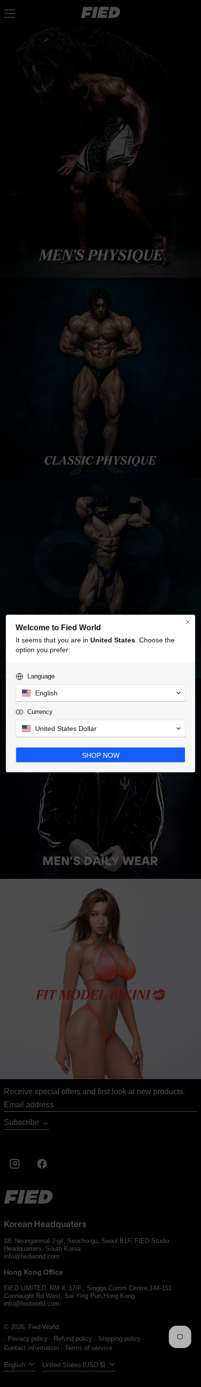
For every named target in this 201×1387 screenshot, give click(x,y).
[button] (100, 693)
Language (41, 676)
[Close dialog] (187, 622)
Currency (40, 711)
